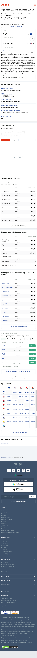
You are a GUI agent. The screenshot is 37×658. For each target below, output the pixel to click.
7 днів (5, 140)
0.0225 (15, 422)
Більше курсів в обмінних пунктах (18, 371)
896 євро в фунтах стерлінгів (10, 110)
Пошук (32, 496)
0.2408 (9, 400)
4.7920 (27, 417)
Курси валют (4, 443)
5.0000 (33, 405)
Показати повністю (19, 225)
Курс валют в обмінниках (7, 564)
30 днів (14, 140)
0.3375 (15, 405)
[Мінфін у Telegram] (13, 470)
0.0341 (9, 413)
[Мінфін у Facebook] (9, 470)
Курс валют (4, 510)
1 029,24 (32, 287)
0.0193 (9, 422)
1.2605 (21, 405)
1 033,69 (32, 316)
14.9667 (33, 396)
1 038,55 (32, 245)
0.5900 (33, 413)
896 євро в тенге (6, 116)
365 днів (23, 140)
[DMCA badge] (18, 647)
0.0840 (21, 422)
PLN (3, 354)
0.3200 (27, 409)
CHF (3, 362)
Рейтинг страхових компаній (8, 602)
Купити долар (4, 568)
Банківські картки (5, 517)
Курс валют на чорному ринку (8, 566)
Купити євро (4, 570)
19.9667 (33, 417)
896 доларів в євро (5, 50)
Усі (4, 339)
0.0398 (15, 413)
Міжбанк (3, 521)
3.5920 (27, 396)
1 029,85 (32, 291)
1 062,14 (32, 212)
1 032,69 (32, 308)
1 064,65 (32, 203)
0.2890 (9, 405)
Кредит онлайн (5, 528)
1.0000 (27, 400)
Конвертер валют (5, 527)
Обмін (32, 346)
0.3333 (33, 422)
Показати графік (19, 377)
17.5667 (33, 392)
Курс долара (4, 512)
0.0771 (9, 409)
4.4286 (21, 392)
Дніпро (34, 339)
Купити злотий (4, 571)
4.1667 (33, 400)
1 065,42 (32, 199)
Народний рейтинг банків (7, 530)
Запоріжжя (21, 339)
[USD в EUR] (32, 39)
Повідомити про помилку (18, 501)
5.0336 (21, 417)
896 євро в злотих (7, 88)
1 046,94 (32, 253)
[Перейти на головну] (5, 5)
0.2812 (15, 400)
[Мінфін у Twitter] (18, 470)
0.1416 (27, 413)
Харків (28, 339)
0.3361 (21, 409)
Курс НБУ (3, 515)
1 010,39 (32, 283)
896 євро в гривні (6, 94)
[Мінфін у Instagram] (23, 470)
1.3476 (15, 417)
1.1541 (9, 417)
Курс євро (3, 513)
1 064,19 (32, 207)
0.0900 (15, 409)
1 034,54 (32, 320)
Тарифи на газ (4, 525)
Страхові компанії (5, 606)
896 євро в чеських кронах (9, 105)
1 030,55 (32, 299)
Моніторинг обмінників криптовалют (10, 532)
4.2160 (27, 392)
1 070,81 (32, 191)
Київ (8, 339)
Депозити (3, 523)
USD (3, 346)
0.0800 (27, 422)
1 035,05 (32, 240)
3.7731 (21, 396)
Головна (3, 457)
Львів (13, 339)
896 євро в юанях (7, 99)
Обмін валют (4, 562)
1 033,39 (32, 312)
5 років (31, 140)
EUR (3, 350)
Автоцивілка (4, 604)
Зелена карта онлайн (6, 598)
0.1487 (21, 413)
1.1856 (15, 392)
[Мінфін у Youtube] (28, 470)
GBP (3, 358)
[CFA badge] (23, 612)
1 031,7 (33, 304)
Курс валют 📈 (9, 457)
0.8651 (9, 396)
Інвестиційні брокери (6, 519)
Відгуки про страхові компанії (8, 600)
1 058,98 (32, 216)
